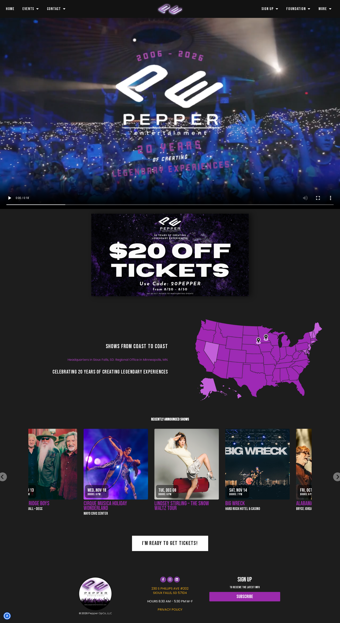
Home (10, 8)
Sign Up (267, 8)
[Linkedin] (177, 580)
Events (28, 8)
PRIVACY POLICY (170, 609)
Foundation (296, 8)
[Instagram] (170, 580)
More (323, 8)
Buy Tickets (139, 461)
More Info (139, 474)
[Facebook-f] (163, 580)
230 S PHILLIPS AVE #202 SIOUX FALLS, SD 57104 (170, 590)
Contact (54, 8)
